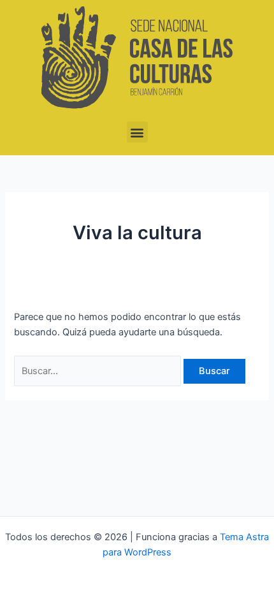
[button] (137, 132)
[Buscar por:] (99, 371)
